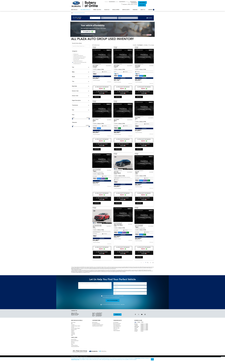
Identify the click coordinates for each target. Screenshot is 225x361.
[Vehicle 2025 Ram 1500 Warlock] (144, 162)
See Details (96, 149)
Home (72, 12)
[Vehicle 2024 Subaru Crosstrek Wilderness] (144, 56)
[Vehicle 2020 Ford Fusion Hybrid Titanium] (123, 162)
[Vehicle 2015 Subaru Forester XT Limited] (102, 56)
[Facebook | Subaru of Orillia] (135, 315)
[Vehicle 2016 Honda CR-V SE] (144, 108)
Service (139, 322)
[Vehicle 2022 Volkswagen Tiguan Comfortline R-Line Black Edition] (102, 160)
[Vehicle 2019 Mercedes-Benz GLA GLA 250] (102, 216)
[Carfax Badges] (95, 74)
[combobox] (95, 17)
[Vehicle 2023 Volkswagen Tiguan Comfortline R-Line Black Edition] (144, 216)
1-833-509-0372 (112, 1)
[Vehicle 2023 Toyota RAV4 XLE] (102, 110)
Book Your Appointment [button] (112, 300)
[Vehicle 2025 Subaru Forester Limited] (123, 56)
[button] (88, 31)
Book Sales (142, 5)
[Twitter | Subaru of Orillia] (138, 315)
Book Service (142, 2)
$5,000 (73, 117)
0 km (73, 125)
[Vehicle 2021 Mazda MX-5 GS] (123, 110)
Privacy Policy (123, 304)
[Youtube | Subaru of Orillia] (142, 315)
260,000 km (88, 125)
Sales (135, 322)
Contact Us (117, 314)
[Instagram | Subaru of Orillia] (145, 315)
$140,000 (88, 117)
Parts (142, 322)
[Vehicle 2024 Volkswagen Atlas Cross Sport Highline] (123, 214)
